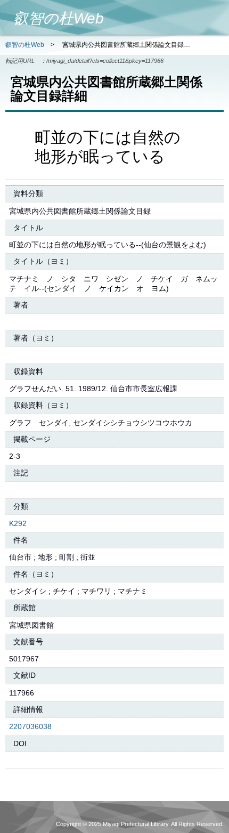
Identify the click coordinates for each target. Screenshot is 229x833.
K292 (18, 523)
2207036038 (30, 726)
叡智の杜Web (24, 44)
